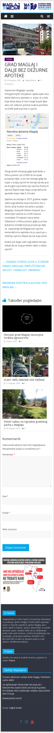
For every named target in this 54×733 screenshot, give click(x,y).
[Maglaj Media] (5, 16)
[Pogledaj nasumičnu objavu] (48, 16)
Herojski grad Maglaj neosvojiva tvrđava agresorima (23, 336)
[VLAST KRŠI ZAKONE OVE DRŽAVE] (25, 349)
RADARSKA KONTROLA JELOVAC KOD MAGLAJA (24, 285)
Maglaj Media (30, 80)
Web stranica (9, 529)
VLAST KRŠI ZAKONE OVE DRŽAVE (24, 380)
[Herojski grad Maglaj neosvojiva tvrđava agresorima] (27, 307)
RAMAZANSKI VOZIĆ (12, 698)
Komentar (8, 454)
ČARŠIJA (9, 59)
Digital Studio (15, 707)
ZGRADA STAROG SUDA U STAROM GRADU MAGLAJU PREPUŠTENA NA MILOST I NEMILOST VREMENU (25, 266)
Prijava (12, 660)
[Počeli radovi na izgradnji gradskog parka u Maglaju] (24, 391)
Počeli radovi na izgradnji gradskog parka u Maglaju (25, 423)
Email (6, 512)
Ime (5, 496)
